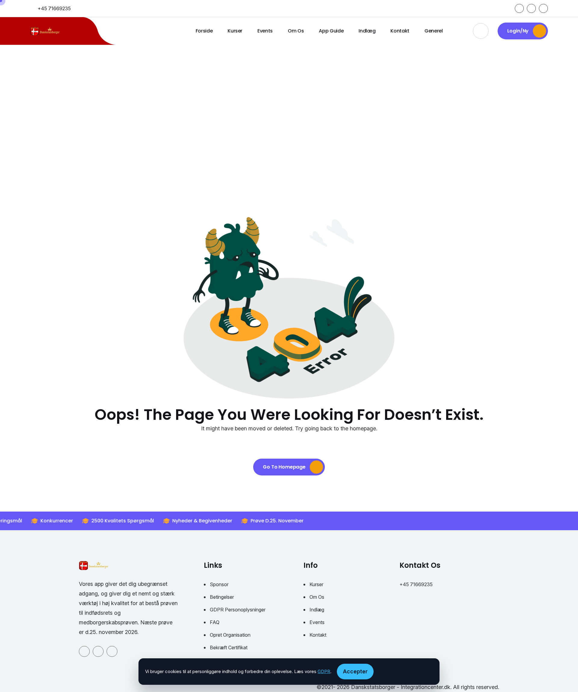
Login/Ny (518, 30)
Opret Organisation (230, 635)
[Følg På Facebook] (519, 8)
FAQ (214, 622)
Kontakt (399, 30)
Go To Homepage (284, 466)
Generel (433, 30)
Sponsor (219, 584)
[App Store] (543, 8)
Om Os (296, 30)
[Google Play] (531, 8)
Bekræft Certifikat (228, 647)
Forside (204, 30)
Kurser (235, 30)
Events (265, 30)
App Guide (331, 30)
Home (266, 131)
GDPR (324, 671)
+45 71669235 (54, 8)
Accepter (355, 671)
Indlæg (367, 30)
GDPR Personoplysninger (238, 610)
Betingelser (222, 597)
